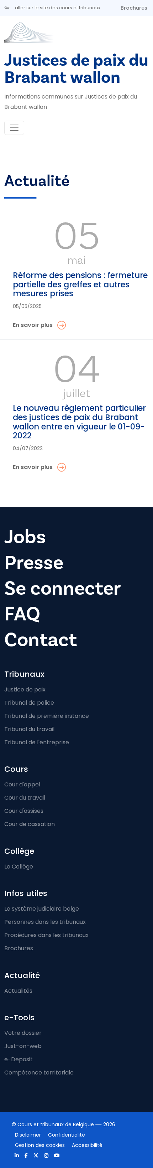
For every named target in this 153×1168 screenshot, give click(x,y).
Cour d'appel (22, 784)
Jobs (25, 537)
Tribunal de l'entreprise (36, 742)
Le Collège (18, 866)
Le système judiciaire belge (41, 909)
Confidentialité (66, 1134)
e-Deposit (18, 1059)
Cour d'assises (23, 811)
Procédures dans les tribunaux (46, 935)
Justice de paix (25, 689)
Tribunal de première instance (46, 716)
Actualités (18, 991)
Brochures (134, 7)
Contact (40, 640)
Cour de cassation (29, 824)
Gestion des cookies (40, 1145)
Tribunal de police (29, 703)
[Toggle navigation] (14, 128)
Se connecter (62, 588)
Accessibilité (87, 1145)
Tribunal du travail (29, 729)
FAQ (22, 614)
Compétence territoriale (39, 1072)
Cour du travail (24, 798)
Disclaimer (28, 1134)
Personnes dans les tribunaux (45, 922)
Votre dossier (23, 1033)
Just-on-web (23, 1046)
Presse (33, 562)
